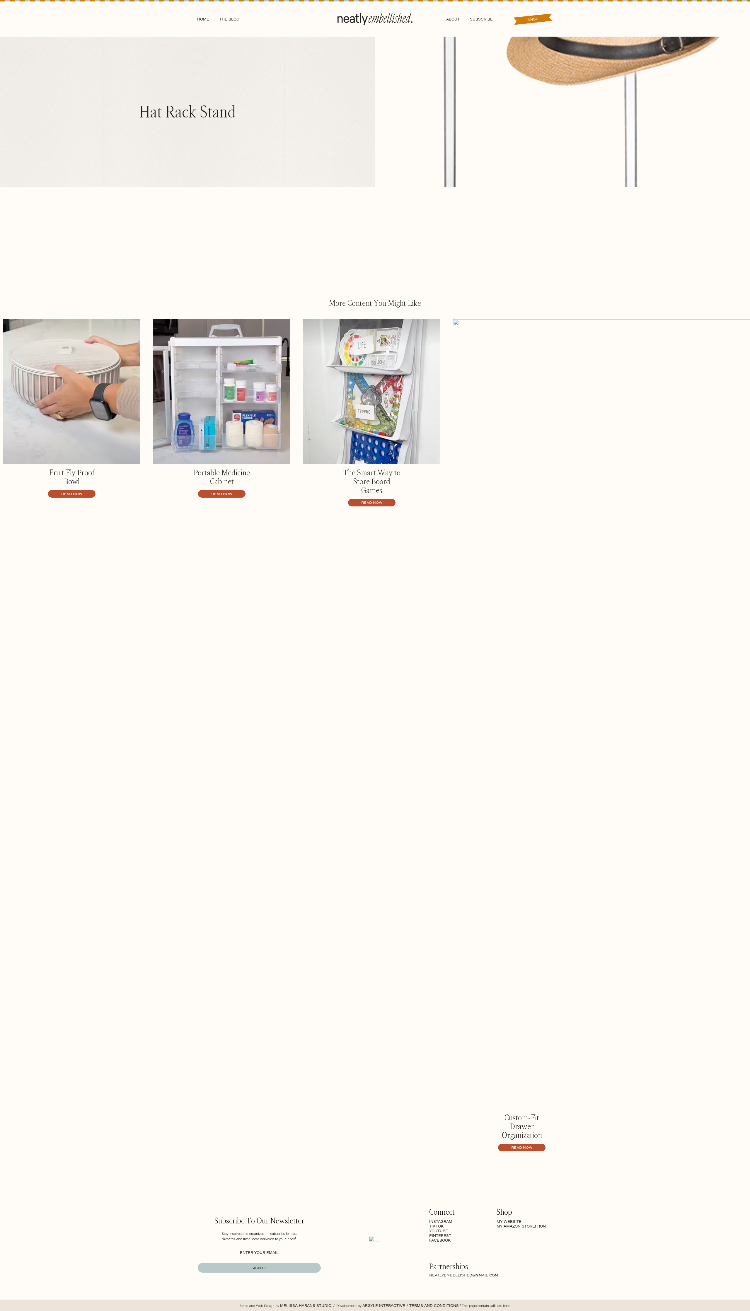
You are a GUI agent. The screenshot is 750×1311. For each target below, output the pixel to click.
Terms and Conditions (434, 1305)
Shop (532, 19)
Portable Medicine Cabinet (222, 476)
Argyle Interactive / (385, 1305)
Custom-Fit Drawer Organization (522, 1126)
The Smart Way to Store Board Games (371, 481)
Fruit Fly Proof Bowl (71, 476)
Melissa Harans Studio (306, 1305)
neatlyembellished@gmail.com (463, 1275)
